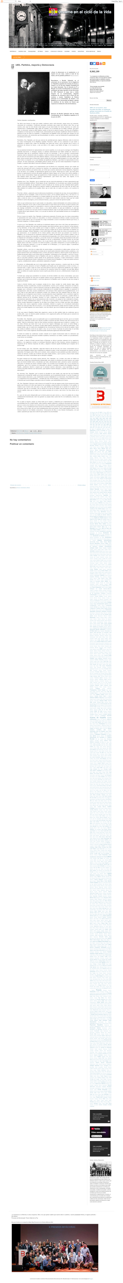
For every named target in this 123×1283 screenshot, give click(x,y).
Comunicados (93, 594)
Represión (93, 1025)
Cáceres (102, 543)
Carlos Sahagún (93, 555)
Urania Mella (108, 1082)
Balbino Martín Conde (98, 510)
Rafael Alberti (100, 1002)
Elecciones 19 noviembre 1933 (104, 632)
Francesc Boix (96, 676)
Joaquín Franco (93, 763)
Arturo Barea (93, 499)
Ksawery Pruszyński (105, 841)
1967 (110, 424)
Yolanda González (94, 1104)
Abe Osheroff (109, 430)
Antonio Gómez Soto (97, 487)
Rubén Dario (95, 1046)
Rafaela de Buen (93, 1008)
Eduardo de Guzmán (98, 626)
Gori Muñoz (100, 712)
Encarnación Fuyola (94, 643)
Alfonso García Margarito (99, 447)
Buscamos (97, 543)
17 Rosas (104, 412)
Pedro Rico (100, 979)
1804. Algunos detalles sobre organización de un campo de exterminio (105, 223)
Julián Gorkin (95, 836)
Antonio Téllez (101, 493)
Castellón (96, 573)
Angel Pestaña (100, 472)
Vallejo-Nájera (98, 1086)
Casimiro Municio (107, 572)
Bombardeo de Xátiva (99, 537)
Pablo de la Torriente (106, 965)
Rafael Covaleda (103, 1003)
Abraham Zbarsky (103, 432)
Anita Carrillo (96, 478)
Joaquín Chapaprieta (107, 761)
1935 (110, 418)
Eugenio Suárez (101, 653)
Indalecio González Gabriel (96, 740)
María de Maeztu (105, 902)
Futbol (95, 693)
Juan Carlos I (102, 815)
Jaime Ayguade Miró (104, 748)
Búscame (92, 543)
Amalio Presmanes (107, 457)
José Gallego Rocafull (106, 781)
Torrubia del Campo (94, 1079)
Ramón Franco (97, 1011)
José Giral (95, 784)
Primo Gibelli (108, 994)
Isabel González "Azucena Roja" (100, 743)
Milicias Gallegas (97, 945)
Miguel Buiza (103, 939)
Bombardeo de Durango (96, 532)
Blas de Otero (105, 528)
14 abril (100, 412)
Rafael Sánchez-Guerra (106, 1006)
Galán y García (107, 696)
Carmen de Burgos (107, 560)
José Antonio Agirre (98, 773)
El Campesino (108, 629)
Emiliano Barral (108, 638)
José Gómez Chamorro (104, 784)
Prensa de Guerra (94, 994)
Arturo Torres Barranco (105, 501)
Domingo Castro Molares (95, 620)
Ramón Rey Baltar (107, 1015)
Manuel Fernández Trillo (99, 884)
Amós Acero (97, 459)
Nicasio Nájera (102, 955)
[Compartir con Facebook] (39, 431)
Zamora (100, 1104)
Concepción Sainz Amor (102, 594)
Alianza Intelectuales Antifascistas (103, 450)
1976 (91, 427)
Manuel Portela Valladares (99, 890)
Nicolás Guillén (104, 956)
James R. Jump (97, 751)
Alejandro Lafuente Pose (98, 444)
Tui (108, 1080)
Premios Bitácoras (103, 993)
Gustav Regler (102, 720)
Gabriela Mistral (98, 696)
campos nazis (94, 548)
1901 (98, 413)
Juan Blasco (108, 814)
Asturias (100, 502)
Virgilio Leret (93, 1100)
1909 (110, 413)
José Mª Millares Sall (104, 790)
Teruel (91, 1073)
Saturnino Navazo (102, 1052)
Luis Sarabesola (102, 871)
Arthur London (103, 498)
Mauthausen (100, 932)
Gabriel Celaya (100, 694)
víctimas (106, 1094)
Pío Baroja (104, 988)
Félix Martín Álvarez (101, 664)
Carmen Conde (99, 560)
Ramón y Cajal (106, 1018)
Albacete (107, 438)
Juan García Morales (101, 820)
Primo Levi (92, 996)
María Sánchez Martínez (103, 912)
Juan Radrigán (98, 829)
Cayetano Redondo (94, 576)
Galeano (92, 697)
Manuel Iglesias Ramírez (95, 885)
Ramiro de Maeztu (104, 1008)
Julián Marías (108, 836)
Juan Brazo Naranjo (94, 815)
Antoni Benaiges (93, 480)
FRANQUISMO (32, 51)
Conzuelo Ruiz (96, 602)
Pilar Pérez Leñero (98, 988)
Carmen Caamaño (94, 558)
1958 (108, 423)
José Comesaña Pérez (106, 778)
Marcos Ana (93, 897)
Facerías (109, 656)
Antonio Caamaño (103, 484)
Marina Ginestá (105, 918)
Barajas (91, 511)
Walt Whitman (97, 1101)
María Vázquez (99, 915)
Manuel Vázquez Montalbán (105, 893)
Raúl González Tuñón (105, 1020)
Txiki (110, 1080)
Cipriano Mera (105, 585)
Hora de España (100, 731)
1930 (94, 418)
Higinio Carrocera (103, 728)
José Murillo (94, 800)
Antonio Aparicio (94, 484)
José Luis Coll (97, 788)
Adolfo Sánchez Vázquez (106, 433)
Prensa (109, 993)
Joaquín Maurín (101, 763)
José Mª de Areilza (94, 790)
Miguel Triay (108, 942)
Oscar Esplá (108, 964)
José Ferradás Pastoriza (95, 781)
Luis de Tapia (96, 867)
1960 (91, 424)
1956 (103, 423)
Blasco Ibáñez (97, 529)
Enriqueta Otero (103, 647)
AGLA (99, 435)
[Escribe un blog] (35, 431)
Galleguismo (101, 697)
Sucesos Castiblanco (106, 1064)
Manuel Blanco (93, 881)
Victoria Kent (99, 1097)
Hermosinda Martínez (107, 726)
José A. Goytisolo (97, 770)
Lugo (108, 864)
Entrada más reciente (15, 485)
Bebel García (100, 522)
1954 (98, 423)
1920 (91, 416)
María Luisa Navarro (97, 909)
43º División (107, 429)
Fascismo (105, 658)
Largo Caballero (101, 845)
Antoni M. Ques (101, 480)
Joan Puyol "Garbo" (94, 760)
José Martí (94, 797)
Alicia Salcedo (97, 451)
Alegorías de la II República (101, 442)
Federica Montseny (99, 659)
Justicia (106, 839)
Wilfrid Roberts (104, 1101)
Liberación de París (101, 857)
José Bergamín (108, 775)
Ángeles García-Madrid (95, 477)
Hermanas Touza (98, 726)
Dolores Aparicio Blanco (102, 617)
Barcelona (103, 511)
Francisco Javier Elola (94, 683)
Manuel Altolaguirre (98, 879)
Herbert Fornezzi (93, 725)
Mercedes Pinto (93, 938)
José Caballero (101, 776)
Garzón (109, 697)
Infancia (92, 742)
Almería (92, 453)
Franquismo (93, 690)
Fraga (91, 676)
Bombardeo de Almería (95, 531)
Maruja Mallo (104, 923)
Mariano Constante (107, 917)
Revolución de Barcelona (96, 1029)
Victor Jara (100, 1095)
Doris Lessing (93, 622)
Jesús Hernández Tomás (98, 757)
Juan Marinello (93, 826)
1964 (102, 424)
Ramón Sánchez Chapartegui (96, 1017)
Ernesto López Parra (107, 649)
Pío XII (108, 988)
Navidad (109, 952)
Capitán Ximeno (107, 549)
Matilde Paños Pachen (95, 930)
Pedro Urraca (96, 980)
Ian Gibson (109, 734)
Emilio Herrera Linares (103, 640)
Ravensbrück (93, 1022)
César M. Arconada (95, 581)
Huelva (91, 732)
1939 (101, 420)
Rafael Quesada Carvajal (95, 1006)
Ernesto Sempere (102, 650)
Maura (110, 930)
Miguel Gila (95, 941)
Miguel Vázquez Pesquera (95, 944)
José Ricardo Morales (106, 802)
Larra (107, 845)
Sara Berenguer (107, 1050)
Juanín (94, 832)
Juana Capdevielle (104, 830)
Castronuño (96, 575)
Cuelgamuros (93, 608)
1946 (100, 421)
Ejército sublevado (100, 629)
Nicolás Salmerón (37, 433)
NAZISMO (67, 51)
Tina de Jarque (102, 1074)
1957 (105, 423)
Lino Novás (106, 858)
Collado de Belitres (94, 590)
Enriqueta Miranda (94, 647)
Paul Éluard (99, 973)
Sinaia (106, 1058)
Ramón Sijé (105, 1017)
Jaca (101, 746)
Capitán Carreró (93, 549)
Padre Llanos (99, 968)
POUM (91, 993)
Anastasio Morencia (107, 465)
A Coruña (102, 430)
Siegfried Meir (105, 1056)
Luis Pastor (106, 869)
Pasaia (97, 970)
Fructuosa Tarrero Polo (101, 691)
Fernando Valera (99, 671)
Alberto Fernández (98, 439)
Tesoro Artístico (96, 1073)
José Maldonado (98, 791)
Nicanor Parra (96, 955)
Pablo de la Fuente (98, 965)
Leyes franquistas (103, 854)
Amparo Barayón (104, 459)
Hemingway (102, 723)
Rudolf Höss (108, 1046)
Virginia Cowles (100, 1100)
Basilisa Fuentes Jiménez (103, 513)
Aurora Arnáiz (101, 505)
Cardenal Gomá (98, 551)
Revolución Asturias (95, 1028)
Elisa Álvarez (102, 634)
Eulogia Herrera (93, 655)
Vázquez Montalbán (106, 1086)
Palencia (104, 968)
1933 (103, 418)
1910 (91, 415)
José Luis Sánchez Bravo (106, 788)
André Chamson (107, 466)
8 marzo (98, 430)
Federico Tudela (107, 659)
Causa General (108, 575)
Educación (92, 629)
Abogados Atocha (94, 432)
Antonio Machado (94, 489)
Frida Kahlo (108, 690)
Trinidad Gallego (93, 1080)
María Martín (106, 909)
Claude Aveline (105, 587)
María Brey (92, 902)
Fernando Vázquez (107, 671)
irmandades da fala (99, 742)
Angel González (107, 469)
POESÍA (74, 51)
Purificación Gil (93, 999)
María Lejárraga (102, 908)
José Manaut (106, 791)
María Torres (96, 280)
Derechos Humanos (101, 611)
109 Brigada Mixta (94, 412)
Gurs (94, 720)
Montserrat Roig (97, 948)
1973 (104, 426)
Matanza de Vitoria (103, 926)
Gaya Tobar (102, 699)
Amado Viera (108, 456)
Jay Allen (102, 752)
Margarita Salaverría (102, 899)
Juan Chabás (96, 817)
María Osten (105, 911)
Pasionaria (92, 971)
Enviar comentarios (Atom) (23, 487)
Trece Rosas (103, 1079)
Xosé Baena (108, 1103)
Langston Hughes (94, 845)
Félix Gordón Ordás (107, 662)
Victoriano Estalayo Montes (96, 1098)
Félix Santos (102, 665)
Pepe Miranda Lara (101, 982)
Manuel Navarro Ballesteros (96, 888)
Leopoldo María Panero (103, 851)
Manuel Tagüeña (103, 891)
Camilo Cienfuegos (103, 544)
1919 (110, 415)
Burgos (109, 541)
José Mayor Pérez (101, 797)
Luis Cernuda (100, 866)
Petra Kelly (100, 983)
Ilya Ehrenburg (107, 739)
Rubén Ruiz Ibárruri (102, 1046)
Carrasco (102, 567)
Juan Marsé (99, 826)
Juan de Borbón (103, 817)
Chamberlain (92, 582)
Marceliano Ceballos (102, 894)
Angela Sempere (107, 475)
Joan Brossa (96, 758)
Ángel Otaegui (93, 472)
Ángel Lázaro (93, 471)
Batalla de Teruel (107, 517)
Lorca (110, 860)
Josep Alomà (108, 809)
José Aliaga (92, 772)
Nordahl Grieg (108, 958)
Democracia (108, 609)
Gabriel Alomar (105, 693)
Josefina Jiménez (107, 808)
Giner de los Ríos (103, 709)
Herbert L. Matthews (101, 725)
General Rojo (93, 705)
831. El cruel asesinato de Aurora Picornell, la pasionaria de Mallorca (105, 233)
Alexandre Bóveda (94, 445)
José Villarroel (93, 805)
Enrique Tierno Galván (99, 646)
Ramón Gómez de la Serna (102, 1012)
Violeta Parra (108, 1098)
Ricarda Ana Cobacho (106, 1032)
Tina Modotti (108, 1074)
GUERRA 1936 (22, 51)
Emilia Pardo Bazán (99, 638)
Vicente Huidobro (107, 1091)
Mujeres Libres (93, 950)
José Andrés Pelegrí (100, 772)
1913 (99, 415)
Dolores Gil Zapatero (106, 619)
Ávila (96, 508)
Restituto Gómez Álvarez (106, 1026)
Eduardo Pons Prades (98, 628)
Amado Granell (101, 456)
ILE (96, 739)
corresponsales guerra (102, 603)
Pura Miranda (108, 997)
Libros (109, 857)
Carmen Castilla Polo (103, 558)
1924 (101, 416)
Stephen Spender (100, 1062)
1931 (97, 418)
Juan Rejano (92, 830)
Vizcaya (92, 1101)
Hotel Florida (108, 731)
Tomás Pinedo (96, 1076)
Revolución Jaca (98, 1030)
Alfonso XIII (104, 448)
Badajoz (103, 508)
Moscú (110, 948)
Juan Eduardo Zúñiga (106, 818)
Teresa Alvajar (93, 1070)
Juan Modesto (105, 826)
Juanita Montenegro (100, 832)
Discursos (21, 433)
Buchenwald (92, 541)
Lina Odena (100, 858)
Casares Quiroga (97, 570)
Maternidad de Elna (103, 927)
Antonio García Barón (99, 486)
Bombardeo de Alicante (106, 529)
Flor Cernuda (101, 673)
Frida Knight (92, 691)
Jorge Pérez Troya (107, 767)
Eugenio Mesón (93, 653)
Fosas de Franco (107, 674)
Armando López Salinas (105, 496)
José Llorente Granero (94, 787)
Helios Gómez (96, 723)
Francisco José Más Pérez (105, 683)
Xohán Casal (102, 1103)
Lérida (110, 851)
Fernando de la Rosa (99, 668)
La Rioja (101, 844)
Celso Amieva (101, 578)
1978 (96, 427)
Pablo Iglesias (93, 967)
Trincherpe (109, 1079)
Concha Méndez (99, 596)
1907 (108, 413)
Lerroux (91, 853)
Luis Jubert (100, 869)
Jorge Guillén (100, 767)
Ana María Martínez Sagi (103, 460)
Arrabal (91, 498)
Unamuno (103, 1082)
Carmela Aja (92, 557)
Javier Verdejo (96, 752)
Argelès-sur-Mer (99, 495)
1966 (107, 424)
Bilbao (103, 526)
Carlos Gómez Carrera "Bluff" (105, 552)
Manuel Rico (108, 890)
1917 (108, 415)
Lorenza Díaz (93, 861)
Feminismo (108, 665)
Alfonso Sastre (97, 448)
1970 (96, 426)
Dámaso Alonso (95, 609)
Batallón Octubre (93, 522)
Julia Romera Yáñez (104, 835)
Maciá (105, 873)
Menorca (109, 935)
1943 (91, 421)
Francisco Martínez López (96, 685)
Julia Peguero (96, 835)
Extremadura (92, 656)
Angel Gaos (101, 469)
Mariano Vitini (93, 918)
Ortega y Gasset (97, 964)
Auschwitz (92, 507)
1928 (110, 416)
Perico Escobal (93, 983)
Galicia (96, 697)
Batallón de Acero (98, 520)
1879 (110, 412)
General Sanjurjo (107, 705)
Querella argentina (101, 999)
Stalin (110, 1061)
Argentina (105, 495)
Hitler (105, 729)
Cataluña (102, 575)
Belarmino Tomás (107, 522)
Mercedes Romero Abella (102, 938)
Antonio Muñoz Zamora (106, 489)
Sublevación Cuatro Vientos (96, 1064)
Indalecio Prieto (108, 740)
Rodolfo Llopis (97, 1038)
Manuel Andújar (107, 879)
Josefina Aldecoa (102, 806)
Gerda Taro (100, 708)
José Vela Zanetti (107, 803)
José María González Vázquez (97, 794)
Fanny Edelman (98, 658)
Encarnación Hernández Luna (105, 643)
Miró (110, 945)
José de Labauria (93, 779)
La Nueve (107, 842)
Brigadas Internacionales (104, 540)
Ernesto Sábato (93, 650)
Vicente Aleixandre (102, 1089)
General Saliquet (100, 705)
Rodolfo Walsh (104, 1038)
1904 (103, 413)
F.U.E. (96, 656)
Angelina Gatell (103, 477)
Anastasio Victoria (94, 466)
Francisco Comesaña (99, 680)
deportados (92, 611)
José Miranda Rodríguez (100, 799)
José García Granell (94, 782)
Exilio (110, 655)
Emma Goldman (107, 641)
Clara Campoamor (96, 587)
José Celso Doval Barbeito (95, 778)
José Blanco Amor (94, 776)
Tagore (101, 1065)
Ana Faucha (95, 460)
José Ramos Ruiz (98, 802)
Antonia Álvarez (100, 481)
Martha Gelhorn (104, 920)
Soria (103, 1061)
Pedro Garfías (99, 976)
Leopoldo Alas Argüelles (106, 850)
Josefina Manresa (94, 809)
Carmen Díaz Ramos (94, 561)
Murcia (98, 950)
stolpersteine (108, 1062)
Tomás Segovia (104, 1076)
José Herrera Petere (101, 785)
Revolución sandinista (95, 1032)
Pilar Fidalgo (96, 986)
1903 (101, 413)
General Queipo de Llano (105, 703)
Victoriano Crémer (107, 1097)
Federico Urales (93, 661)
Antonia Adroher (93, 481)
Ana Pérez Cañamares (106, 462)
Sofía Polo (101, 1059)
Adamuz (109, 432)
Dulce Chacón (104, 623)
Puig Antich (101, 997)
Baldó (104, 510)
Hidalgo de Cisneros (94, 728)
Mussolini (102, 950)
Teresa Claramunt (101, 1070)
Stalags (107, 1061)
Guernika (109, 715)
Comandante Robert (103, 591)
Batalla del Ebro (93, 519)
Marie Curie (98, 918)
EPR (101, 649)
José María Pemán (97, 796)
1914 (102, 415)
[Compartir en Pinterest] (41, 431)
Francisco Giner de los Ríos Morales (102, 682)
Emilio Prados (100, 641)
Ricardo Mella (93, 1034)
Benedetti (92, 523)
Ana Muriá (98, 462)
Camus (100, 547)
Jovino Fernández (100, 812)
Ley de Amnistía (105, 853)
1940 (104, 420)
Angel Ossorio (108, 471)
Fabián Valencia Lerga (103, 656)
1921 (93, 416)
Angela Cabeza (93, 474)
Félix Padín (96, 665)
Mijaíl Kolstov (105, 944)
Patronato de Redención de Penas (103, 971)
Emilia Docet (105, 637)
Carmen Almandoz (100, 557)
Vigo (104, 1098)
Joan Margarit (103, 758)
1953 (96, 423)
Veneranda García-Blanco (95, 1088)
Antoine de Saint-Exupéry (105, 478)
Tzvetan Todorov (93, 1082)
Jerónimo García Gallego (105, 754)
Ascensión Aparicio (94, 502)
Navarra (105, 951)
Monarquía (103, 947)
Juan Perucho (103, 827)
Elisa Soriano (108, 634)
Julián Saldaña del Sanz (95, 838)
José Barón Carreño (99, 775)
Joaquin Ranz (108, 763)
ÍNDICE (99, 51)
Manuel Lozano (104, 885)
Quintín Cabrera (93, 1000)
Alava (103, 438)
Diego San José (93, 614)
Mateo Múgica (96, 927)
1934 (107, 418)
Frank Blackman (106, 688)
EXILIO (46, 51)
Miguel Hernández (103, 941)
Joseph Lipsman (107, 811)
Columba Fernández (107, 590)
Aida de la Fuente (98, 438)
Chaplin (97, 582)
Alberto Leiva (105, 439)
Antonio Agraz (108, 483)
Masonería (96, 926)
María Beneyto (108, 900)
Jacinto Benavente (107, 746)
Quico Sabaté (108, 999)
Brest (105, 538)
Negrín (97, 953)
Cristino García (101, 605)
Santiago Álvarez (99, 1050)
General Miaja (103, 700)
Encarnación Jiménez (94, 644)
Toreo (110, 1077)
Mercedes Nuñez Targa (105, 936)
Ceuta (110, 581)
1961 (94, 424)
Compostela (109, 593)
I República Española (28, 433)
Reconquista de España (104, 1021)
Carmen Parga (99, 566)
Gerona (105, 708)
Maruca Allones (96, 923)
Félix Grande (93, 664)
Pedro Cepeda (105, 974)
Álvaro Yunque (108, 453)
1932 (100, 418)
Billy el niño (108, 526)
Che (110, 582)
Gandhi (106, 697)
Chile (110, 584)
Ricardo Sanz (108, 1034)
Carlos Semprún (101, 555)
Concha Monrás (93, 597)
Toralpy (106, 1077)
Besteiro (99, 526)
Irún (105, 742)
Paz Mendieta (98, 974)
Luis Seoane (108, 871)
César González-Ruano (106, 579)
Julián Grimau (102, 836)
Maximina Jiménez (103, 933)
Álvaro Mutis (102, 453)
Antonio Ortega (100, 490)
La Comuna (102, 842)
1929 (91, 418)
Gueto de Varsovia (101, 719)
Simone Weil (101, 1058)
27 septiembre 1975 (99, 429)
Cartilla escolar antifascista (105, 569)
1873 (17, 433)
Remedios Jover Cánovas (100, 1023)
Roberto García (105, 1037)
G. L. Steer (99, 693)
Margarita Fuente (99, 897)
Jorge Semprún (93, 769)
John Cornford (98, 766)
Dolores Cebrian (97, 619)
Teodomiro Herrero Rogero (99, 1068)
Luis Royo (96, 871)
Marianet (100, 917)
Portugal (102, 991)
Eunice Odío (100, 655)
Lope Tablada (105, 859)
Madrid (109, 873)
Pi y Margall (98, 985)
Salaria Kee (97, 1047)
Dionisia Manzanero (98, 615)
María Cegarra (98, 902)
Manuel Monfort (108, 887)
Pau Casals (93, 973)
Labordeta (105, 844)
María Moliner (97, 911)
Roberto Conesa (98, 1037)
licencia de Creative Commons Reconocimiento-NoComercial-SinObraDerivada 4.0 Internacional (100, 329)
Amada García (93, 454)
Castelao (92, 573)
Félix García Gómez (98, 662)
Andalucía (101, 466)
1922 (96, 416)
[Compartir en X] (37, 431)
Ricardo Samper (100, 1034)
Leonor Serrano (108, 848)
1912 (97, 415)
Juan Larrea (108, 824)
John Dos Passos (105, 766)
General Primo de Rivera (95, 703)
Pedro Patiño (105, 977)
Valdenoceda (98, 1083)
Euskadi (106, 655)
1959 (110, 423)
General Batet (108, 699)
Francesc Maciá (104, 676)
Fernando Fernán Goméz (99, 670)
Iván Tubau (96, 746)
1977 (93, 427)
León (110, 847)
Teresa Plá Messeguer (106, 1071)
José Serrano (100, 803)
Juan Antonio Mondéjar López (99, 814)
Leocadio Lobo (105, 847)
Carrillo (91, 569)
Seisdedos (100, 1055)
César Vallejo (104, 581)
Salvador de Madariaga (106, 1047)
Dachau (109, 608)
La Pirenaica (96, 844)
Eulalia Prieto (108, 653)
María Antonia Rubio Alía (98, 900)
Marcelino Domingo (107, 896)
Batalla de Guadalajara (98, 516)
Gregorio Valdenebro (94, 715)
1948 (105, 421)
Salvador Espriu (93, 1049)
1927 (108, 416)
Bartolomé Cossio (93, 513)
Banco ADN (108, 510)
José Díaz (100, 779)
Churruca (100, 585)
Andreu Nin (106, 468)
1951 (91, 423)
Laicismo (109, 844)
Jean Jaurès (107, 752)
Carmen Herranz (103, 563)
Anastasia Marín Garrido (95, 465)
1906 (105, 413)
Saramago (92, 1052)
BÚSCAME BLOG (90, 51)
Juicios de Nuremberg (98, 833)
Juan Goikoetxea (96, 823)
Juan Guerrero (102, 824)
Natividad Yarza (98, 951)
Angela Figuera (100, 474)
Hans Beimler (98, 722)
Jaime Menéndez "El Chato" (102, 749)
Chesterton (92, 584)
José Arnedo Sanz (107, 773)
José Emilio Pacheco (107, 779)
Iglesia (94, 735)
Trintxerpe (99, 1080)
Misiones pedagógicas (95, 947)
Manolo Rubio (95, 878)
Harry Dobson (105, 722)
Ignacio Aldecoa (100, 735)
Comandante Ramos (94, 591)
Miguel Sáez (103, 942)
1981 (101, 427)
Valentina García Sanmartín (100, 1085)
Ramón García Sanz (106, 1011)
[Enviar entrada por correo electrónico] (31, 430)
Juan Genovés (103, 821)
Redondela (92, 1023)
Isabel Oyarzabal (97, 745)
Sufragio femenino (94, 1065)
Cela (101, 576)
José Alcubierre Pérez (106, 770)
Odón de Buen (95, 961)
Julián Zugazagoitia (105, 838)
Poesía (98, 990)
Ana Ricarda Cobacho (94, 463)
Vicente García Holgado (99, 1091)
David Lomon (102, 609)
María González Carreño (98, 905)
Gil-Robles (109, 708)
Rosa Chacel (99, 1043)
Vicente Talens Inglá (99, 1094)
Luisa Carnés (93, 873)
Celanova (105, 576)
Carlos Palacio (103, 554)
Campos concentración (105, 546)
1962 (96, 424)
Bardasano (109, 511)
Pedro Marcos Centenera (95, 977)
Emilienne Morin (93, 640)
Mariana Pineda (93, 917)
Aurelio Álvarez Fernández (98, 504)
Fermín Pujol (93, 667)
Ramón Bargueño (103, 1009)
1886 (93, 413)
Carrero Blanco (108, 567)
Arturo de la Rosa (100, 499)
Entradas (94, 251)
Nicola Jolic (96, 956)
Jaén (98, 748)
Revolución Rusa (108, 1030)
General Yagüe (93, 706)
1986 (106, 427)
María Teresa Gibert (104, 914)
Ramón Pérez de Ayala (98, 1015)
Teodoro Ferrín (108, 1068)
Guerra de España (98, 717)
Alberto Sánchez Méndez (101, 441)
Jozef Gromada (108, 812)
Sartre (96, 1052)
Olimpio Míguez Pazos (104, 961)
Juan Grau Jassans (94, 824)
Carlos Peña (108, 554)
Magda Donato (104, 875)
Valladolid (109, 1085)
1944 (94, 421)
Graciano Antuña (107, 712)
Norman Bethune (93, 959)
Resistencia (97, 1026)
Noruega (99, 959)
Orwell (103, 964)
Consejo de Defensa (98, 599)
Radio (103, 1000)
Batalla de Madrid (98, 517)
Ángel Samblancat (107, 472)
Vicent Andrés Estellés (106, 1088)
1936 (91, 420)
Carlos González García (95, 554)
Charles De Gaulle (104, 582)
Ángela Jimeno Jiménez (99, 475)
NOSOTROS (81, 51)
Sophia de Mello (98, 1061)
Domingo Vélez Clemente (106, 620)
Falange (92, 658)
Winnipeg (96, 1103)
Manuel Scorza (93, 891)
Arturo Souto (96, 501)
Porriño (97, 991)
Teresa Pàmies (98, 1071)
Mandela (103, 876)
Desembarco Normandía (95, 612)
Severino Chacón (108, 1055)
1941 (107, 420)
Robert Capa (105, 1035)
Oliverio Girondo (95, 962)
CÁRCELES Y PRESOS (56, 51)
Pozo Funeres (96, 993)
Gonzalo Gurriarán (107, 711)
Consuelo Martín (103, 600)
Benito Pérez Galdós (100, 523)
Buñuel (105, 541)
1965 (104, 424)
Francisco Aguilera (94, 679)
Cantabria (109, 547)
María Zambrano (107, 915)
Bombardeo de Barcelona (105, 531)
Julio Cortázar (101, 839)
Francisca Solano (107, 677)
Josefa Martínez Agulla (106, 805)
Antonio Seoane (93, 493)
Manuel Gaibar (108, 884)
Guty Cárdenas (108, 720)
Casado (91, 570)
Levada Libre (97, 853)
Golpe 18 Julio (98, 711)
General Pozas (108, 702)
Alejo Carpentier (107, 444)
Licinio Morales (93, 858)
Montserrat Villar (104, 948)
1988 (109, 427)
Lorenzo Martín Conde (102, 861)
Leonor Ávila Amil (100, 848)
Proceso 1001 (99, 996)
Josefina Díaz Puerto (99, 808)
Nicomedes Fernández (100, 958)
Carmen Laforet (97, 564)
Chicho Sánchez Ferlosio (102, 584)
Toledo (91, 1076)
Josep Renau (100, 811)
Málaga (109, 875)
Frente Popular (101, 690)
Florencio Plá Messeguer (98, 674)
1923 (98, 416)
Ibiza (91, 735)
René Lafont (108, 1023)
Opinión (104, 962)
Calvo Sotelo (96, 544)
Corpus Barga (93, 603)
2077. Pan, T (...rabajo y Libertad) (103, 240)
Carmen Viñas (96, 567)
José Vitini (98, 805)
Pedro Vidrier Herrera (103, 980)
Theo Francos (103, 1073)
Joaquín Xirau (104, 764)
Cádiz (106, 543)
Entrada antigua (82, 485)
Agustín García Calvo (100, 436)
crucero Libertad (93, 606)
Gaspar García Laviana (95, 699)
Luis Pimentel (99, 870)
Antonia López (93, 483)
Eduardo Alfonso (100, 625)
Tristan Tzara (105, 1080)
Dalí (90, 609)
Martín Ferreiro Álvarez (102, 921)
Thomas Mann (96, 1074)
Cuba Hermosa (108, 606)
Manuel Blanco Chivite (102, 881)
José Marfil (109, 793)
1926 (105, 416)
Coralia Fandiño (103, 602)
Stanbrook (92, 1062)
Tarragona (106, 1065)
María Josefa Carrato (94, 908)
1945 (97, 421)
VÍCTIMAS (40, 51)
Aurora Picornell (108, 505)
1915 (105, 415)
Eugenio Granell (107, 652)
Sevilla (99, 1056)
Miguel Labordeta (96, 942)
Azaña (99, 508)
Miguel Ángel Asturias (95, 939)
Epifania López (96, 649)
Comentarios (95, 254)
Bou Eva (102, 538)
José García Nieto (102, 782)
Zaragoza (105, 1104)
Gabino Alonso (96, 278)
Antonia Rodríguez (101, 483)
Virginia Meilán (108, 1100)
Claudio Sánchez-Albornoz (105, 588)
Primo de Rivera (102, 994)
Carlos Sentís (108, 555)
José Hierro (108, 785)
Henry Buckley (108, 723)
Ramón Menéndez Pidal (100, 1014)
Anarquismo (108, 463)
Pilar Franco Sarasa (104, 986)
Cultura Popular (104, 608)
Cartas (96, 569)
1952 (93, 423)
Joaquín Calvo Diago (97, 761)
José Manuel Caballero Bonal (101, 793)
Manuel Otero (105, 888)
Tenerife (105, 1067)
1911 (94, 415)
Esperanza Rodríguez (99, 652)
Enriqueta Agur (108, 646)
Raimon (98, 1008)
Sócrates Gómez (95, 1059)
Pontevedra (93, 991)
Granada (92, 714)
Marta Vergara (96, 920)
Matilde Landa (108, 929)
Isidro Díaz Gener (105, 745)
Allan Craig (104, 451)
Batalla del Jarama (102, 519)
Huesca (96, 732)
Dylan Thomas (93, 625)
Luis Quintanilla (106, 870)
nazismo (92, 953)
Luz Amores (100, 873)
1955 (101, 423)
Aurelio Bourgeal (107, 504)
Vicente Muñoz (104, 1092)
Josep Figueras (93, 811)
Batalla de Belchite (102, 514)
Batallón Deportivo (107, 520)
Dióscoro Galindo (108, 615)
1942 (110, 420)
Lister (95, 859)
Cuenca (98, 608)
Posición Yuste (108, 991)
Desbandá (109, 611)
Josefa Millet (93, 806)
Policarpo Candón (107, 990)
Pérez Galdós (108, 982)
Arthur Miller (109, 498)
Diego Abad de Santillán (106, 612)
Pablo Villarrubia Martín (102, 967)
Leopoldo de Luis (94, 851)
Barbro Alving (97, 511)
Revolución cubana (106, 1028)
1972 (102, 426)
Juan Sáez (98, 830)
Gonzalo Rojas (93, 712)
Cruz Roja (100, 606)
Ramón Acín (95, 1009)
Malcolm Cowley (93, 876)
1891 (96, 413)
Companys (103, 593)
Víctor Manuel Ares (107, 1095)
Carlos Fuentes (96, 552)
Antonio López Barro (106, 487)
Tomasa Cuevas (101, 1077)
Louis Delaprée (105, 863)
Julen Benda (106, 833)
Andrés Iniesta (100, 468)
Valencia (103, 1083)
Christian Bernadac (94, 585)
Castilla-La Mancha (103, 573)
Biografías (92, 528)
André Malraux (93, 468)
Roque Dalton (93, 1043)
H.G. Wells (92, 722)
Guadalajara (103, 715)
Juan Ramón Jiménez (106, 829)
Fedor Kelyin (100, 661)
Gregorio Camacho (98, 714)
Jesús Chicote (101, 755)
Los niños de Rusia (97, 863)
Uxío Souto (92, 1083)
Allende (109, 451)
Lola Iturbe (99, 859)
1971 (99, 426)
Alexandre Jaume (103, 445)
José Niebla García (102, 800)
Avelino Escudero (104, 507)
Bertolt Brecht (93, 526)
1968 (91, 426)
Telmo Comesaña (99, 1067)
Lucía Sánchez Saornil (102, 864)
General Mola (100, 702)
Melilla (96, 935)
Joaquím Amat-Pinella (103, 760)
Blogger (91, 1278)
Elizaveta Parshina (104, 635)
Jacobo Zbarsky (93, 748)
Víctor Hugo (94, 1095)
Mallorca (99, 876)
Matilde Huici (101, 929)
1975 (110, 426)
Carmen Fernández (103, 561)
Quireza (99, 1000)
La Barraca (97, 842)
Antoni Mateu (108, 480)
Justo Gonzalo (96, 841)
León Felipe (93, 848)
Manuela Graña (93, 894)
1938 (98, 420)
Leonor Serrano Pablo (95, 850)
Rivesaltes (99, 1035)
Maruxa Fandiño (102, 924)
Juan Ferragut (93, 820)
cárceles (92, 551)
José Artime (92, 775)
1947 (102, 421)
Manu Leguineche (102, 878)
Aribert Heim (96, 496)
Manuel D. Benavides (103, 882)
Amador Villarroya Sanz (96, 457)
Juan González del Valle (106, 823)
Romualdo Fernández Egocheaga (104, 1041)
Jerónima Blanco (96, 754)
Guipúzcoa (109, 719)
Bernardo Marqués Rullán (106, 525)
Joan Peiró (109, 758)
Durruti (109, 623)
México (109, 938)
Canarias (105, 547)
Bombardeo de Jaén (99, 534)
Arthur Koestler (96, 498)
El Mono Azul (93, 631)
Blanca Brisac (98, 528)
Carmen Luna (104, 564)
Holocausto (92, 731)
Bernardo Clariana (96, 525)
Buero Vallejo (99, 541)
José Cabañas (108, 776)
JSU (91, 814)
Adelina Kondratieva (94, 433)
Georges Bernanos (107, 706)
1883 (91, 413)
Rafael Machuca (107, 1005)
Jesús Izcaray (107, 757)
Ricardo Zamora (93, 1035)
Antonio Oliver (93, 490)
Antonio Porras (96, 492)
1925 (103, 416)
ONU (100, 962)
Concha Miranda (107, 596)
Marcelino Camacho (97, 896)
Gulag (91, 720)
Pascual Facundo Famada (105, 970)
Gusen (96, 720)
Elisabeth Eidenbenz (94, 635)
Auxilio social (97, 507)
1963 (99, 424)
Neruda (101, 953)
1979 (99, 427)
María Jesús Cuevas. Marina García (103, 906)
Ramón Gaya (93, 1012)
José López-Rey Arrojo (104, 787)
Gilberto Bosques (94, 709)
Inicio (49, 485)
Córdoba (109, 602)
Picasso (104, 985)
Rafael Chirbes (97, 1003)
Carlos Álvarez (105, 551)
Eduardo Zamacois (107, 628)
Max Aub (105, 932)
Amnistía (92, 459)
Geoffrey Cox (100, 706)
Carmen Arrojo (108, 557)
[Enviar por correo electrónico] (34, 431)
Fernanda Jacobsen (101, 667)
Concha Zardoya (101, 597)
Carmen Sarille (105, 566)
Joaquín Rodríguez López (95, 764)
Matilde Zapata (104, 930)
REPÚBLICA (13, 51)
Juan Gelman (96, 821)
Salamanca (92, 1047)
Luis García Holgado (104, 867)
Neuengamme (106, 953)
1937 (94, 420)
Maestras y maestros (95, 875)
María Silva (97, 914)
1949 (108, 421)
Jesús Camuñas (93, 755)
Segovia (95, 1055)
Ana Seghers (102, 463)
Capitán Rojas (101, 549)
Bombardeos (108, 537)
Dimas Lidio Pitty (101, 614)
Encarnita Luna (102, 644)
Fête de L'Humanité (94, 673)
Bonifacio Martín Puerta (95, 538)
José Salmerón (93, 803)
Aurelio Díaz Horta (94, 505)
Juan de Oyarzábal (97, 818)
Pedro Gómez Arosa (107, 976)
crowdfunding (108, 605)
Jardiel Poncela (104, 751)
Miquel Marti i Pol (105, 945)
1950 (110, 421)
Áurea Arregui (106, 502)
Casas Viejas (104, 570)
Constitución (97, 600)
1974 (107, 426)
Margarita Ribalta (93, 899)
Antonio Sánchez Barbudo (105, 492)
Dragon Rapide (96, 623)
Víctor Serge (92, 1097)
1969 (94, 426)
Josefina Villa (102, 809)
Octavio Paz (104, 959)
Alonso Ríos (96, 453)
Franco (98, 688)
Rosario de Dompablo (98, 1044)
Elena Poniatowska (94, 634)
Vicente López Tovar (95, 1092)
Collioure (100, 590)
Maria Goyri (106, 905)
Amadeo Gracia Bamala (102, 454)
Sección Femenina (102, 1053)
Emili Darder (99, 637)
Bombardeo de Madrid (99, 535)
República (100, 1025)
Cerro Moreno (97, 579)
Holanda (109, 729)
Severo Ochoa (93, 1056)
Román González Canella (98, 1040)
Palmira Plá (109, 968)
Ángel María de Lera (100, 471)
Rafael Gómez (100, 1005)
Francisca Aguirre (98, 677)
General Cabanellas (94, 700)
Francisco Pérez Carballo (100, 686)
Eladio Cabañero (101, 631)
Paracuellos (92, 970)
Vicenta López (93, 1089)
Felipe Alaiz (105, 661)
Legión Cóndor (98, 847)
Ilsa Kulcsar (100, 739)
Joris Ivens (100, 769)
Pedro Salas (106, 979)
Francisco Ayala (103, 679)
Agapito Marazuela (94, 435)
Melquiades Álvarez (102, 935)
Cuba (103, 606)
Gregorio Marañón (107, 714)
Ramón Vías (99, 1018)
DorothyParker (100, 622)
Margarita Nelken (107, 897)
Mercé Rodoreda (94, 936)
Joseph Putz (92, 812)
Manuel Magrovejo (99, 887)
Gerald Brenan (93, 708)
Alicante (91, 451)
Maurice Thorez (93, 932)
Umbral (98, 1082)
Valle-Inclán (92, 1086)
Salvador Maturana (102, 1049)
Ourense (92, 965)
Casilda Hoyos (101, 572)
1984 (104, 427)
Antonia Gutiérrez (107, 481)
